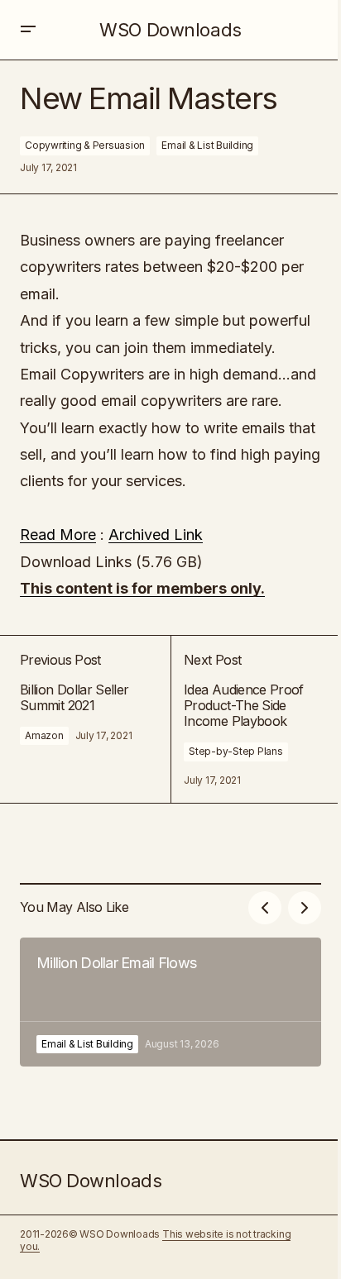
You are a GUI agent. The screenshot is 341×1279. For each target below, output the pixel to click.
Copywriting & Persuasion (85, 145)
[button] (28, 30)
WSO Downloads (170, 30)
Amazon (44, 735)
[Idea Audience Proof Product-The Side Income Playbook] (245, 719)
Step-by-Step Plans (236, 751)
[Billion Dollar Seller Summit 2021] (95, 719)
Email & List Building (207, 145)
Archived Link (155, 534)
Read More (58, 534)
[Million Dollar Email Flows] (170, 1002)
